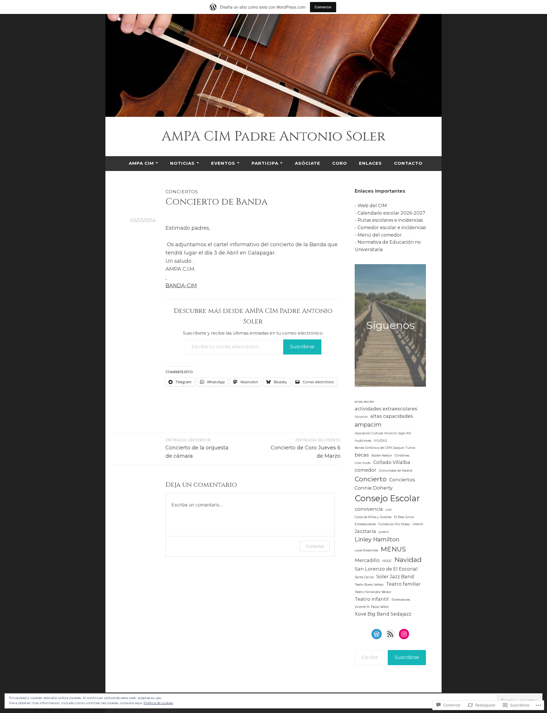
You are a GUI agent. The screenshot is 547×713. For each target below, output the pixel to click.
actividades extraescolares (386, 408)
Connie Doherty (374, 488)
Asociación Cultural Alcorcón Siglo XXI (383, 433)
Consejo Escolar (387, 498)
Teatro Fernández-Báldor (373, 592)
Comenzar (323, 7)
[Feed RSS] (390, 634)
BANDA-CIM (181, 285)
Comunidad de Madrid (395, 470)
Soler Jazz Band (395, 576)
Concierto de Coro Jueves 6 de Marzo (305, 448)
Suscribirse (302, 346)
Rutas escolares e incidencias (390, 220)
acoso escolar (364, 402)
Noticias (182, 163)
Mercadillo (367, 560)
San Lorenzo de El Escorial (386, 569)
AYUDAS (380, 441)
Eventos (223, 163)
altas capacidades (391, 416)
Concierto (371, 479)
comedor (365, 470)
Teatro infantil (372, 599)
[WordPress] (377, 634)
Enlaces (370, 163)
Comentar (315, 546)
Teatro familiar (403, 584)
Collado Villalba (391, 462)
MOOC (387, 561)
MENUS (393, 549)
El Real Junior (404, 517)
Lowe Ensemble (366, 550)
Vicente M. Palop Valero (372, 607)
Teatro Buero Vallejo (369, 584)
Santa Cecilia (364, 577)
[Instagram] (404, 634)
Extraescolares (365, 524)
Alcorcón (361, 417)
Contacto (408, 163)
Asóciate (307, 163)
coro (388, 510)
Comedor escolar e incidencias (392, 227)
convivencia (369, 509)
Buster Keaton (382, 455)
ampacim (368, 424)
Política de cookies (158, 703)
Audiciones (363, 441)
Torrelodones (400, 600)
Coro (339, 163)
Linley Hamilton (377, 539)
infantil (418, 524)
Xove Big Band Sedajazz (383, 614)
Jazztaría (365, 531)
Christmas (402, 455)
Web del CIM (372, 205)
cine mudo (363, 463)
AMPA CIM (141, 163)
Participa (265, 163)
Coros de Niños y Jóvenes (373, 517)
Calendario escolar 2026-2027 (391, 213)
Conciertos (182, 191)
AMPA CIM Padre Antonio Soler (273, 136)
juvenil (384, 532)
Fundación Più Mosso (394, 524)
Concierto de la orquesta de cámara (197, 448)
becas (362, 455)
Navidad (408, 560)
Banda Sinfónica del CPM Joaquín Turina (385, 448)
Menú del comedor (380, 235)
